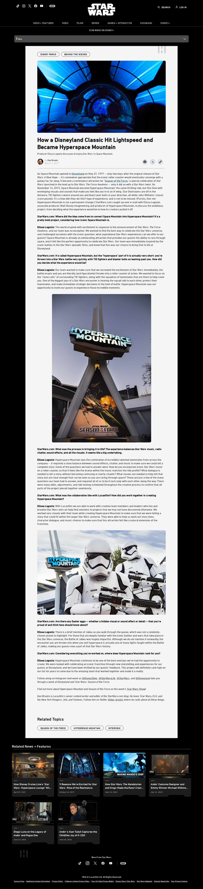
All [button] (20, 39)
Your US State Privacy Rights (102, 881)
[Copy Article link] (160, 161)
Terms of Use (19, 881)
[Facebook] (35, 5)
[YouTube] (41, 5)
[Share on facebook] (145, 161)
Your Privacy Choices (179, 881)
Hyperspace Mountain (87, 728)
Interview (114, 728)
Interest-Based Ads (161, 881)
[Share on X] (152, 161)
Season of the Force (53, 728)
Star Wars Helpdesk (144, 881)
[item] (43, 23)
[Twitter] (29, 5)
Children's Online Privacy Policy (77, 881)
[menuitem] (65, 23)
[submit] (158, 7)
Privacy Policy (57, 881)
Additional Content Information (38, 881)
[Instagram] (23, 5)
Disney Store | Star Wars (125, 881)
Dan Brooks (53, 160)
